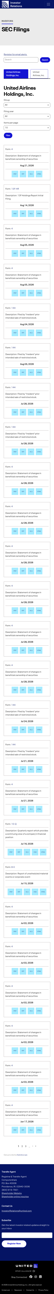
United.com (6, 1290)
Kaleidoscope (22, 1155)
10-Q (14, 824)
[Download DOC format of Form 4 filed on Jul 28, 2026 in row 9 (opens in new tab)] (23, 491)
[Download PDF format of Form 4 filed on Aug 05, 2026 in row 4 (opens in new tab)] (15, 293)
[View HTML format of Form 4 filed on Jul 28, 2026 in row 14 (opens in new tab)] (39, 690)
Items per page (11, 123)
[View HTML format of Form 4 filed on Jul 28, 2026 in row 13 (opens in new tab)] (39, 650)
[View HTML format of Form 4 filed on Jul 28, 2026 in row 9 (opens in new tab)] (39, 491)
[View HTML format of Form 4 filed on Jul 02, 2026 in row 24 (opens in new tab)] (39, 1090)
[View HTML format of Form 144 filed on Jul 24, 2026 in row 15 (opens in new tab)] (39, 729)
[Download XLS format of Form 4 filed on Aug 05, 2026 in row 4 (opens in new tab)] (31, 293)
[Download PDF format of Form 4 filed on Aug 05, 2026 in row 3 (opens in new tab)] (15, 253)
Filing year (9, 111)
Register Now (14, 1244)
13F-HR (15, 189)
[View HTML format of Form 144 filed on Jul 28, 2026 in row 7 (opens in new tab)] (39, 412)
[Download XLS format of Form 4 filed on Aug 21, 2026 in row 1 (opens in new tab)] (31, 174)
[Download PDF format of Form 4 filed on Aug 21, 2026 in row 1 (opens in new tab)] (15, 174)
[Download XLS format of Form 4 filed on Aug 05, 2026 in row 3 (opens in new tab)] (31, 253)
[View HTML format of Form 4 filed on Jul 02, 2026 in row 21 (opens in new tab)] (39, 971)
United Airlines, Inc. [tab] (38, 74)
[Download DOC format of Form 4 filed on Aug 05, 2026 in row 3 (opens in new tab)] (23, 253)
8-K (13, 867)
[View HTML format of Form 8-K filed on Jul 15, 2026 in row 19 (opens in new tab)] (43, 892)
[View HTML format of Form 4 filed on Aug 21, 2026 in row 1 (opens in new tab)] (39, 174)
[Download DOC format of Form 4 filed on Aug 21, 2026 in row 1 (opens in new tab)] (23, 174)
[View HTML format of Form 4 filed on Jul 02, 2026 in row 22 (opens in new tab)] (39, 1011)
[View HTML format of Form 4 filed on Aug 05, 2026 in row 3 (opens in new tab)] (39, 253)
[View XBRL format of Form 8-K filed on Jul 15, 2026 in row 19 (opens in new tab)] (35, 892)
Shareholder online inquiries (15, 1197)
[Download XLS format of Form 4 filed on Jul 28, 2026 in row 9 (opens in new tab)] (31, 491)
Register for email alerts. (15, 54)
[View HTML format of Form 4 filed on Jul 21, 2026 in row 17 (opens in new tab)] (39, 809)
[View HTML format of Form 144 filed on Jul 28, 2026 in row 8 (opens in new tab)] (39, 452)
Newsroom (18, 1290)
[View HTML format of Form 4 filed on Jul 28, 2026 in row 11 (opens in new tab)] (39, 571)
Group (7, 100)
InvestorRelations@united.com (17, 1211)
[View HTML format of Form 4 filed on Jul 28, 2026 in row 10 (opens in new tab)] (39, 531)
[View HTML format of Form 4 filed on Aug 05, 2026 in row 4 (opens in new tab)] (39, 293)
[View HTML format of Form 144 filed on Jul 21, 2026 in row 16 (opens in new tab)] (39, 769)
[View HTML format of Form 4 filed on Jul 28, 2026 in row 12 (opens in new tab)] (39, 610)
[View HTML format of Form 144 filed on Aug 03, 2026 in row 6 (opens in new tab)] (39, 372)
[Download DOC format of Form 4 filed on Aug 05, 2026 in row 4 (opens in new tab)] (23, 293)
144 (13, 308)
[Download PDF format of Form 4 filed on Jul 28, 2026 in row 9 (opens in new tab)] (15, 491)
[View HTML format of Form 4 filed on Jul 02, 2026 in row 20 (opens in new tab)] (39, 931)
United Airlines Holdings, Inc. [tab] (13, 74)
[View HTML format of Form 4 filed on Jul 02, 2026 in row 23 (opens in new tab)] (39, 1050)
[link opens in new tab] (27, 1266)
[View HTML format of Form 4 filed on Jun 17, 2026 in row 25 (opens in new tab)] (39, 1130)
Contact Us (30, 1290)
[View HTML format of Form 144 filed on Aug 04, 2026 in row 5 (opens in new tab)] (39, 332)
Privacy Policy (43, 1290)
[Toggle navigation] (48, 4)
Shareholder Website (12, 1193)
